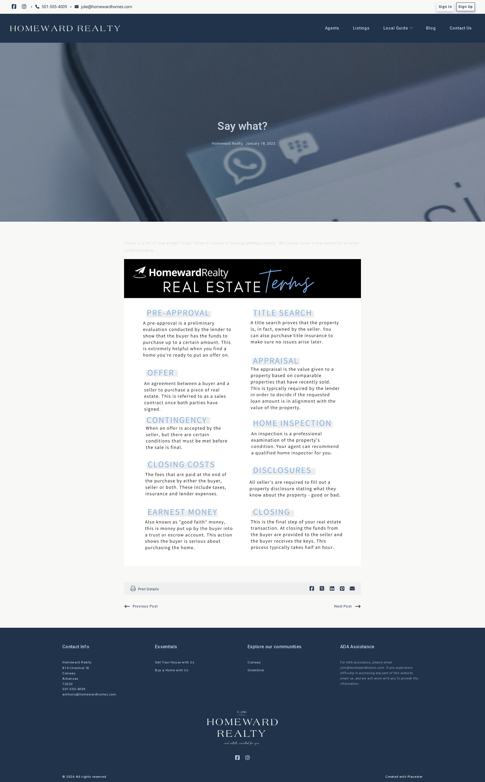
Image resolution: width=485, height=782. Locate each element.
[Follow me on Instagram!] (24, 6)
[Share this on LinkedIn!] (332, 588)
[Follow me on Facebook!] (14, 6)
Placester (415, 777)
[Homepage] (65, 28)
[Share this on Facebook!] (311, 588)
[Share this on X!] (321, 588)
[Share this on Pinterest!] (342, 588)
